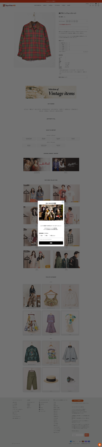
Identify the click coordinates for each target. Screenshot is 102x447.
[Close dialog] (63, 202)
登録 (51, 243)
